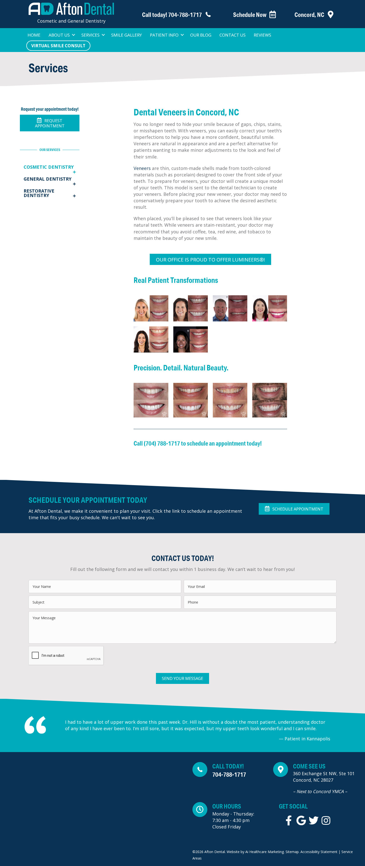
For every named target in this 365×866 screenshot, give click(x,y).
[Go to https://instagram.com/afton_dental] (326, 820)
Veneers (142, 168)
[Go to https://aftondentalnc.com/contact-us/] (310, 14)
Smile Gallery (126, 35)
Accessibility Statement (318, 851)
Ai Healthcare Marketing (264, 851)
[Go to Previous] (56, 731)
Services (90, 35)
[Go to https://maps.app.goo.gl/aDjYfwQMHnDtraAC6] (316, 779)
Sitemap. (292, 851)
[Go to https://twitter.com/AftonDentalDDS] (314, 820)
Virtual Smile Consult (58, 46)
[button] (73, 35)
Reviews (262, 35)
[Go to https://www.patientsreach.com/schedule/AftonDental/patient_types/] (249, 14)
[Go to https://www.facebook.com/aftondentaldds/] (289, 820)
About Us (59, 35)
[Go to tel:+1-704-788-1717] (168, 14)
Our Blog (200, 35)
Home (34, 35)
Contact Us (232, 35)
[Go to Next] (339, 731)
